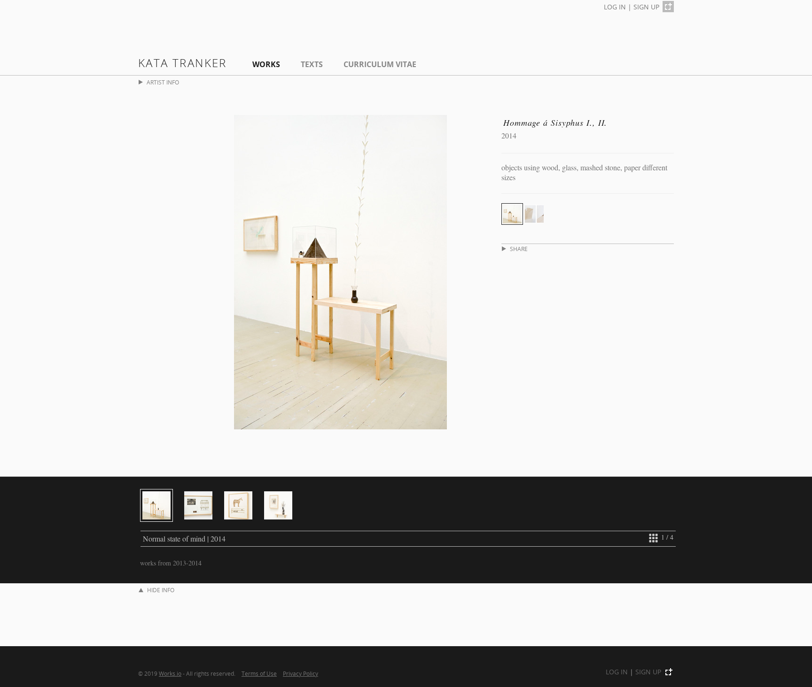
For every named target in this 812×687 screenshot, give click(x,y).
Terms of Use (259, 673)
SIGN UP (646, 6)
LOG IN (615, 6)
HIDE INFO (160, 590)
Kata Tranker (182, 62)
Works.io (170, 673)
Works (266, 64)
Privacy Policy (300, 673)
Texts (312, 64)
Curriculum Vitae (380, 64)
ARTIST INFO (163, 82)
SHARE (519, 249)
